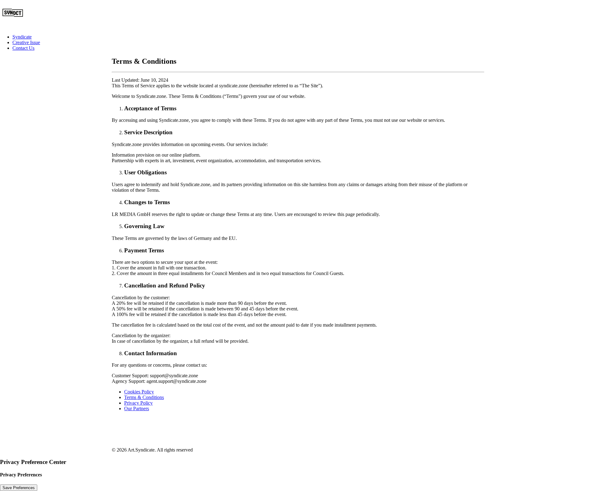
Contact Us (23, 48)
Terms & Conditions (144, 397)
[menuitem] (304, 37)
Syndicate (22, 36)
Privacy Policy (138, 403)
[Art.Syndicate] (298, 14)
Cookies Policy (139, 391)
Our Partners (136, 408)
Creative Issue (26, 42)
